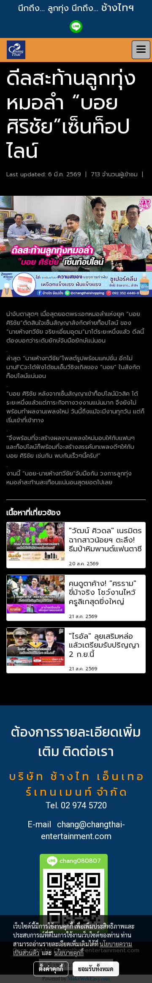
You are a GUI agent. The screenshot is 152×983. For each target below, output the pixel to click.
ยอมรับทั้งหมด (96, 968)
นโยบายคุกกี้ (69, 952)
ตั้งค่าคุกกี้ (51, 968)
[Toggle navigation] (141, 50)
